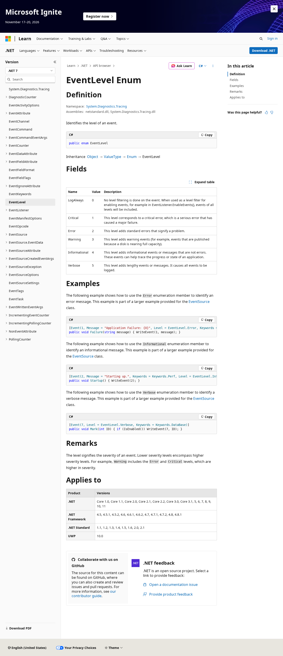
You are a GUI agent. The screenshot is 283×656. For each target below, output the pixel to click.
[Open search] (261, 39)
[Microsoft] (8, 39)
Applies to (237, 97)
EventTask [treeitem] (16, 299)
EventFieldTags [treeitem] (20, 178)
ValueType (112, 156)
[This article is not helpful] (271, 112)
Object (92, 156)
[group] (141, 330)
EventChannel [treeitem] (19, 121)
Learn (71, 65)
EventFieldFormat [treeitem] (21, 170)
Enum (132, 156)
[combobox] (30, 70)
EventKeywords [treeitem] (20, 194)
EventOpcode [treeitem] (19, 226)
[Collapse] (55, 61)
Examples (237, 86)
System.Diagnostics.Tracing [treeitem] (29, 89)
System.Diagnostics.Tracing (106, 106)
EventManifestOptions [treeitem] (25, 218)
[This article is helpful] (266, 112)
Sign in (272, 38)
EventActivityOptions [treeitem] (24, 105)
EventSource (199, 301)
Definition (237, 74)
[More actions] (213, 65)
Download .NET (263, 50)
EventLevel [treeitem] (17, 202)
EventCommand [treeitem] (20, 129)
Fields (234, 80)
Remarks (236, 91)
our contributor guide (94, 593)
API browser (102, 65)
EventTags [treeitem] (16, 291)
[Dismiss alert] (274, 8)
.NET (84, 65)
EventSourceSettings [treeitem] (24, 283)
